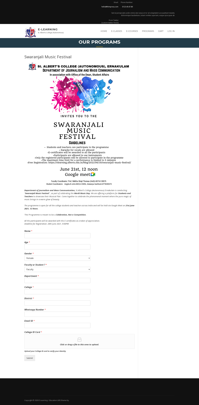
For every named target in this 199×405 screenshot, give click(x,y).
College (29, 287)
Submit (30, 358)
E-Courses (132, 31)
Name (28, 231)
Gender (29, 253)
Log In (171, 31)
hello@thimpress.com (110, 7)
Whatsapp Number (35, 309)
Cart (160, 31)
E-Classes (116, 31)
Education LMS (55, 400)
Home (104, 31)
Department (31, 276)
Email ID (29, 321)
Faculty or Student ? (35, 264)
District (29, 298)
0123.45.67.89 (127, 7)
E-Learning (48, 29)
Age (27, 242)
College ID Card (33, 332)
